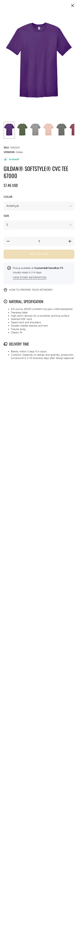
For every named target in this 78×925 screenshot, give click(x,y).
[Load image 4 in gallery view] (48, 130)
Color (8, 196)
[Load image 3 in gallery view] (35, 130)
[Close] (72, 6)
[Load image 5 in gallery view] (61, 130)
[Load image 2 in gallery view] (22, 130)
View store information (29, 277)
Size (6, 215)
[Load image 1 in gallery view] (9, 130)
